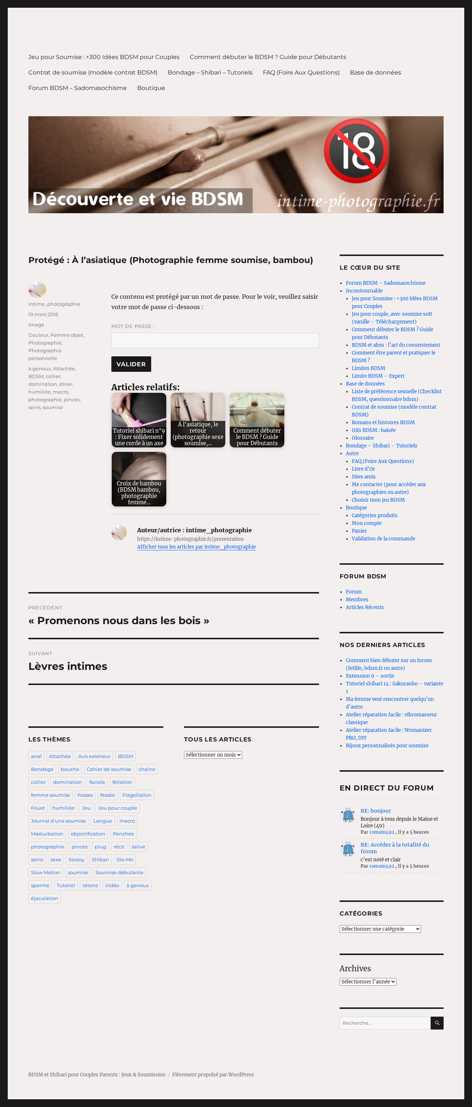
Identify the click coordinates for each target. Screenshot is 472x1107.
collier (53, 376)
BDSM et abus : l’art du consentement (396, 345)
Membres (357, 599)
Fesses (85, 795)
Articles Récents (365, 607)
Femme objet (67, 335)
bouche (70, 769)
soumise (53, 407)
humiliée (39, 392)
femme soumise (50, 795)
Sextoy (76, 859)
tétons (90, 885)
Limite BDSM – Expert (378, 376)
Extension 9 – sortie (370, 676)
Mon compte (367, 523)
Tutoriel (66, 885)
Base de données (375, 72)
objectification (88, 834)
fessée (107, 795)
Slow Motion (45, 872)
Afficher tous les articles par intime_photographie (196, 547)
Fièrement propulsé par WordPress (213, 1075)
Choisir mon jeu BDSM (378, 500)
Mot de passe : (133, 326)
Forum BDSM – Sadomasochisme (77, 87)
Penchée (123, 834)
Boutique (151, 87)
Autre (352, 453)
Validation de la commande (383, 539)
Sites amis (364, 477)
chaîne (147, 769)
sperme (40, 885)
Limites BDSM (368, 368)
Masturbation (47, 834)
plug (100, 847)
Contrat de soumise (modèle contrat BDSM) (92, 72)
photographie (45, 399)
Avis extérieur (94, 756)
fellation (122, 782)
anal (36, 756)
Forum (354, 592)
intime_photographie (54, 304)
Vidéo (112, 885)
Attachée (64, 368)
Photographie (45, 343)
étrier (65, 384)
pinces (72, 399)
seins (34, 407)
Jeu (86, 808)
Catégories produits (375, 515)
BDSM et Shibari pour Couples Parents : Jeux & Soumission (97, 1075)
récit (119, 847)
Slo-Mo (125, 859)
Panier (359, 531)
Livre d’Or (363, 469)
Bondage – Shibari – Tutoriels (210, 72)
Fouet (38, 808)
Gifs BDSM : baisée (374, 430)
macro (60, 392)
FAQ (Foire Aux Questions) (301, 72)
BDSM (36, 376)
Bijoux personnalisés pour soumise (387, 746)
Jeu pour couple (117, 808)
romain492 (381, 832)
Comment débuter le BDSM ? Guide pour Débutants (268, 56)
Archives (355, 968)
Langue (102, 821)
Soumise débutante (119, 872)
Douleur (38, 335)
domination (42, 384)
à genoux (39, 368)
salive (138, 847)
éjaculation (44, 898)
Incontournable (364, 291)
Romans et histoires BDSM (383, 422)
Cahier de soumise (109, 769)
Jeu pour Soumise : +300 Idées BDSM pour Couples (104, 56)
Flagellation (137, 795)
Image (36, 325)
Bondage (42, 769)
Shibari (100, 859)
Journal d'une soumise (58, 821)
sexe (56, 859)
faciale (97, 782)
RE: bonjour (376, 810)
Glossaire (363, 438)
